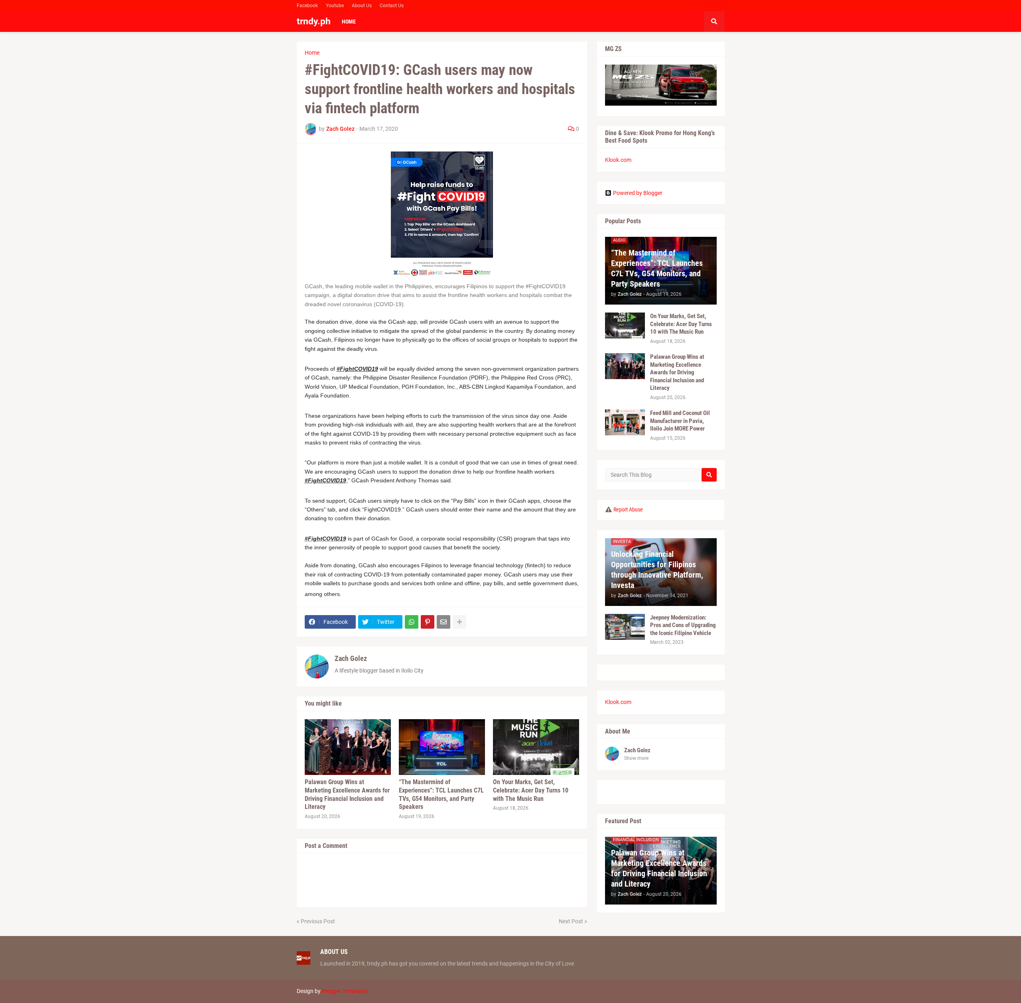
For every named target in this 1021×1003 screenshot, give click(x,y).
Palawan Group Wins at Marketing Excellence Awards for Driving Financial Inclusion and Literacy (347, 794)
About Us (362, 5)
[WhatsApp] (411, 622)
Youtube (335, 5)
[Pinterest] (427, 622)
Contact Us (392, 5)
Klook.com (618, 160)
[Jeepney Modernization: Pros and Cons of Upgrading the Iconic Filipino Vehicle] (625, 627)
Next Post (571, 921)
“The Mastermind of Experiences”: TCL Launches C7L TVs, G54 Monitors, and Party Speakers (441, 794)
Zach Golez (351, 658)
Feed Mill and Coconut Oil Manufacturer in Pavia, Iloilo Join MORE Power (680, 420)
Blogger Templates (345, 991)
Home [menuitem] (349, 21)
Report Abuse (628, 509)
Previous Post (318, 921)
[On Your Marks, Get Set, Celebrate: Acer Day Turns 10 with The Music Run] (536, 747)
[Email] (443, 622)
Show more (636, 758)
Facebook (307, 5)
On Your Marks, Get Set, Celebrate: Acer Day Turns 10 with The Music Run (530, 790)
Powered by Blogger (637, 193)
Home (312, 52)
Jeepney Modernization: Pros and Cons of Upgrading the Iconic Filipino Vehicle (683, 625)
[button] (714, 21)
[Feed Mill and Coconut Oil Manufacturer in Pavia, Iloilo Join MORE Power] (625, 422)
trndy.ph (314, 21)
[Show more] (459, 622)
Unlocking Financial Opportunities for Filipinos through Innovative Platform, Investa (657, 569)
